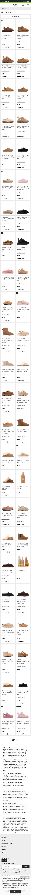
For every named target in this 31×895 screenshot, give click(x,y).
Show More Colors (21, 41)
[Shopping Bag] (28, 5)
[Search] (8, 5)
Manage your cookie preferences (14, 880)
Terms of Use (21, 870)
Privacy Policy (7, 883)
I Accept (15, 891)
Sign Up (4, 860)
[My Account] (23, 5)
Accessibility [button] (26, 1)
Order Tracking (5, 1)
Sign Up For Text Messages (8, 863)
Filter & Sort (16, 16)
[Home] (15, 5)
